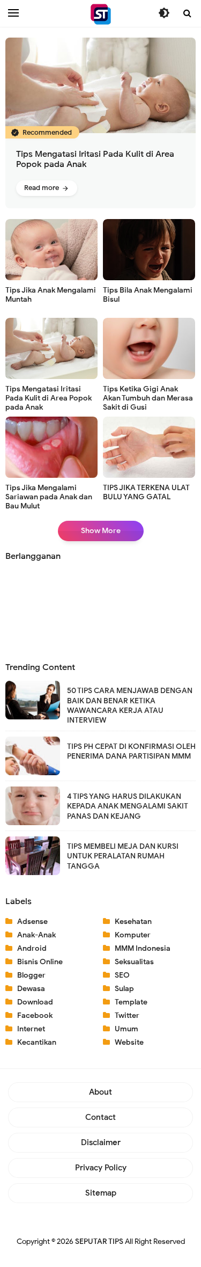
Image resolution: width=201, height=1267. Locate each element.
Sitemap (100, 1193)
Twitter (127, 1015)
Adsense (32, 921)
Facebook (35, 1015)
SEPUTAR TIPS (99, 1241)
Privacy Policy (100, 1168)
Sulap (124, 988)
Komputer (133, 935)
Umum (126, 1028)
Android (32, 948)
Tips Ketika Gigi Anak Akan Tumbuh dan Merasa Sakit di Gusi (148, 398)
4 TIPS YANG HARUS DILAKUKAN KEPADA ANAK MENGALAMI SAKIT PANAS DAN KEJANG (127, 806)
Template (131, 1002)
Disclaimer (101, 1142)
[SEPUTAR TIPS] (101, 14)
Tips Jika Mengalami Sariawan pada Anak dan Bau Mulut (48, 497)
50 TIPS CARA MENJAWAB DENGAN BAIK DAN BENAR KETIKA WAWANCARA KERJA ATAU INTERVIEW (129, 705)
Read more (42, 187)
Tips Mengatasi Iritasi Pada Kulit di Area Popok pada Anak (95, 159)
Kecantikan (36, 1042)
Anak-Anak (36, 935)
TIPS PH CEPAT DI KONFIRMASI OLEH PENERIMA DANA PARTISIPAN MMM (131, 751)
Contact (100, 1117)
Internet (31, 1028)
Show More (101, 530)
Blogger (31, 975)
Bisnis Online (40, 961)
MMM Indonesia (142, 948)
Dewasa (31, 988)
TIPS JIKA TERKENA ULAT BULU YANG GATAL (146, 492)
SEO (122, 975)
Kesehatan (133, 921)
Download (35, 1002)
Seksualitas (134, 961)
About (100, 1092)
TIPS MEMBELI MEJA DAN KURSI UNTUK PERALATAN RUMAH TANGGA (122, 856)
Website (129, 1042)
